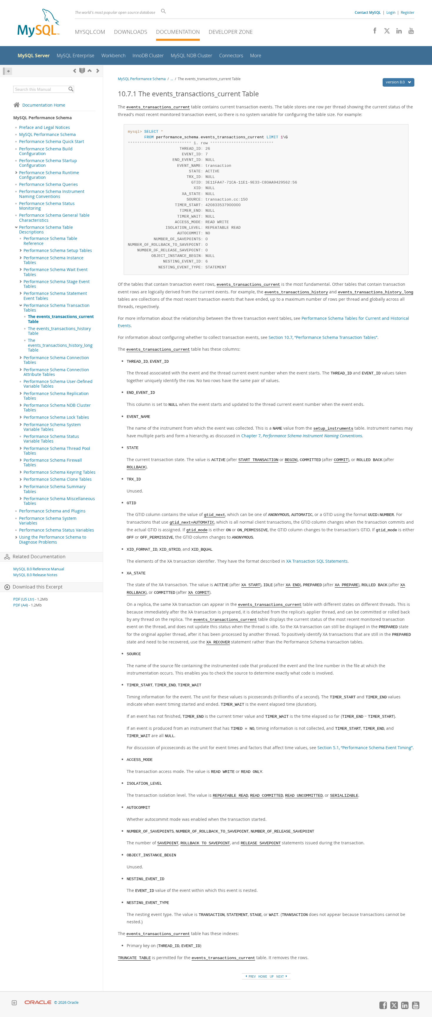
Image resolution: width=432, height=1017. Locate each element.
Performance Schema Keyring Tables (60, 472)
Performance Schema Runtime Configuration (49, 175)
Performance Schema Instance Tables (53, 260)
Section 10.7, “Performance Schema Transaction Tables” (323, 337)
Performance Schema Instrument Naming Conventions (51, 194)
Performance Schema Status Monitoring (47, 206)
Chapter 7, (301, 435)
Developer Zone (231, 31)
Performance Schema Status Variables (56, 530)
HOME (262, 976)
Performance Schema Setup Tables (58, 250)
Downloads (130, 31)
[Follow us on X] (384, 32)
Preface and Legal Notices (44, 127)
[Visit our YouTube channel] (408, 32)
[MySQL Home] (38, 23)
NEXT (280, 976)
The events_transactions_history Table (59, 331)
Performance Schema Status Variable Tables (51, 439)
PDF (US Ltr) (23, 599)
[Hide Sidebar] (7, 71)
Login (390, 12)
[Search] (71, 89)
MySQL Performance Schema (47, 134)
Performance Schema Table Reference (50, 241)
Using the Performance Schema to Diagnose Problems (52, 539)
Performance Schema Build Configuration (46, 151)
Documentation (178, 31)
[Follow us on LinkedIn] (396, 32)
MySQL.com (90, 31)
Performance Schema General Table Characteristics (54, 218)
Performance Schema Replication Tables (56, 396)
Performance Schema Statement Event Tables (55, 296)
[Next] (97, 71)
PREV (252, 976)
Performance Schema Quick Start (51, 141)
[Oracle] (38, 1002)
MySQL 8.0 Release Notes (35, 574)
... (171, 79)
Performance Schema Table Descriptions (46, 230)
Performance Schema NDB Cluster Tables (57, 408)
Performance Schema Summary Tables (55, 489)
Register (407, 12)
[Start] (82, 71)
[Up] (89, 71)
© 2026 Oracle (66, 1002)
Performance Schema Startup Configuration (48, 163)
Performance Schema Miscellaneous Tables (59, 501)
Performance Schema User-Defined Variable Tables (58, 384)
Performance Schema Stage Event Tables (57, 284)
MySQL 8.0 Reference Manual (38, 569)
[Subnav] (16, 173)
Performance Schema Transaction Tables (57, 308)
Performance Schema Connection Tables (56, 360)
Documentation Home (43, 105)
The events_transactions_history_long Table (60, 345)
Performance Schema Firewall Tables (53, 463)
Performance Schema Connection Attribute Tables (56, 372)
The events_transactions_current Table (61, 319)
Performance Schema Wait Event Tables (56, 272)
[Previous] (74, 71)
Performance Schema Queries (48, 184)
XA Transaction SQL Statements (317, 561)
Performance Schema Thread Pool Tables (57, 451)
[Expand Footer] (14, 1003)
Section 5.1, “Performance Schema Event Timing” (365, 747)
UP (272, 976)
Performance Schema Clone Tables (58, 479)
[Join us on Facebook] (372, 32)
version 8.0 (396, 82)
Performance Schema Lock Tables (56, 417)
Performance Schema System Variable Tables (52, 427)
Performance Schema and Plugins (52, 511)
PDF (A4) (20, 605)
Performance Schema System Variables (47, 521)
